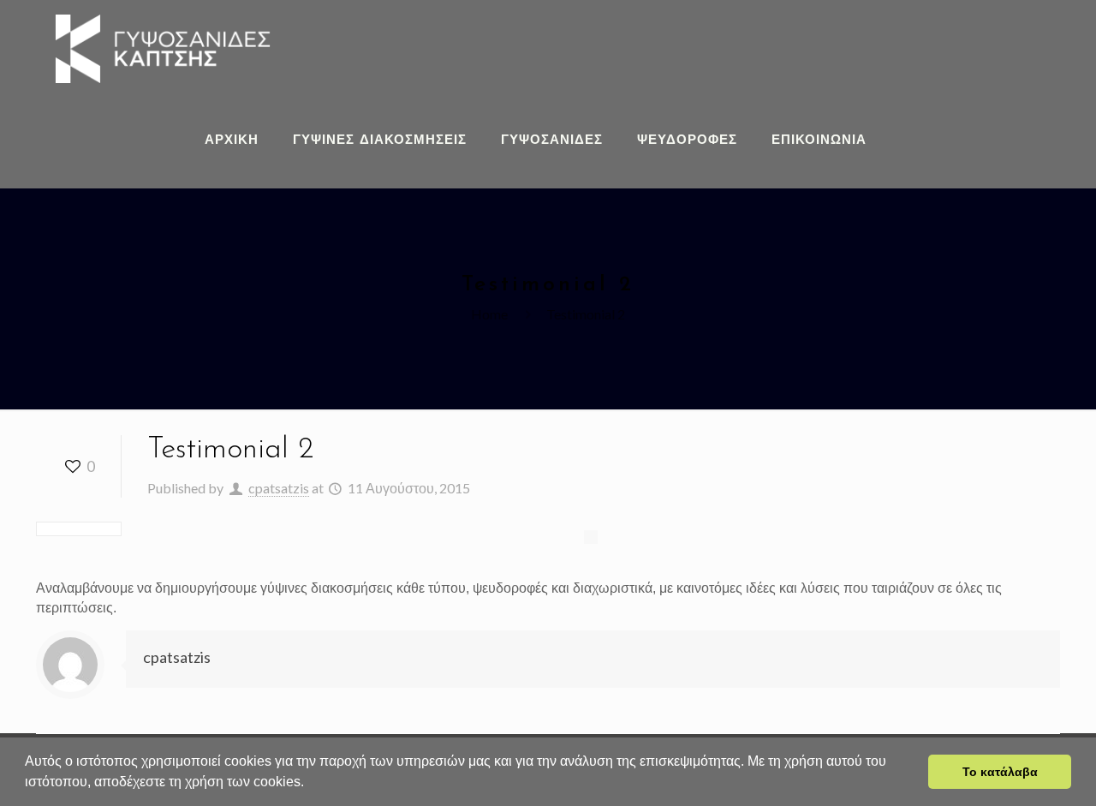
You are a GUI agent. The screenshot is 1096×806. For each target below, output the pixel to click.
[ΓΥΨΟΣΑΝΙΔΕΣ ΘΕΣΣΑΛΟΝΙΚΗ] (162, 47)
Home (489, 314)
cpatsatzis (278, 488)
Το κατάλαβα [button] (1000, 772)
